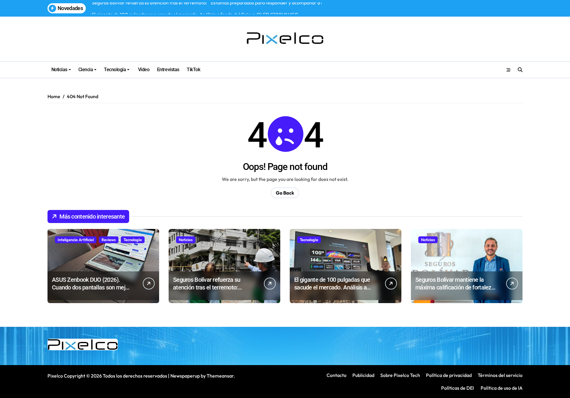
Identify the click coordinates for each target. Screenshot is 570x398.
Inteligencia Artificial (76, 239)
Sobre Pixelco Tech (400, 375)
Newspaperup (185, 376)
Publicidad (363, 375)
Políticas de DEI (457, 388)
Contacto (336, 375)
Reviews (109, 239)
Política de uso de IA (501, 388)
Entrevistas (168, 69)
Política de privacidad (449, 375)
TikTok (193, 69)
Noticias (59, 69)
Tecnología (115, 69)
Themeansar (220, 376)
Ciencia (85, 69)
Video (143, 69)
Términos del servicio (500, 375)
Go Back (285, 193)
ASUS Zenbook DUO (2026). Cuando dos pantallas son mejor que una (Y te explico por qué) (91, 287)
